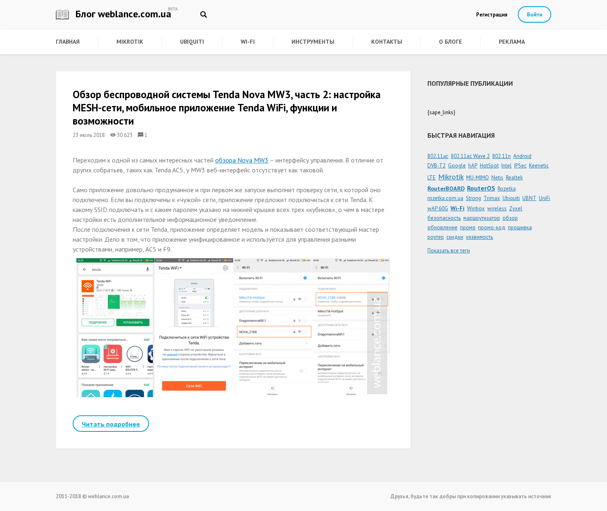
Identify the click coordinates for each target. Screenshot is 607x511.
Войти (534, 14)
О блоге (450, 41)
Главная (68, 41)
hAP (472, 165)
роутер (435, 236)
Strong (473, 198)
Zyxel (515, 208)
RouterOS (481, 188)
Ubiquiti (192, 41)
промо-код (491, 227)
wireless (497, 208)
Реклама (512, 41)
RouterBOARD (446, 188)
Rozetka (507, 188)
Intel (506, 165)
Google (457, 165)
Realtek (514, 177)
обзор (510, 217)
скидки (454, 236)
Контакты (386, 41)
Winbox (476, 208)
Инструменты (313, 41)
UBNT (529, 198)
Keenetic (539, 165)
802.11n (501, 156)
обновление (442, 227)
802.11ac (437, 156)
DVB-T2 (436, 165)
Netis (497, 177)
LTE (431, 177)
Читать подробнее (111, 424)
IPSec (520, 165)
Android (522, 156)
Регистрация (491, 14)
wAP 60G (437, 208)
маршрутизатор (481, 217)
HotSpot (489, 165)
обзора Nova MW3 (241, 160)
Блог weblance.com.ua (122, 13)
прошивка (520, 227)
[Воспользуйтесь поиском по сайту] (203, 14)
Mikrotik (129, 41)
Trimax (492, 198)
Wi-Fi (248, 41)
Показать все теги (448, 250)
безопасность (444, 217)
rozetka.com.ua (445, 198)
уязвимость (479, 236)
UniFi (544, 198)
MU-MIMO (477, 177)
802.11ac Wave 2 (470, 156)
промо (468, 227)
